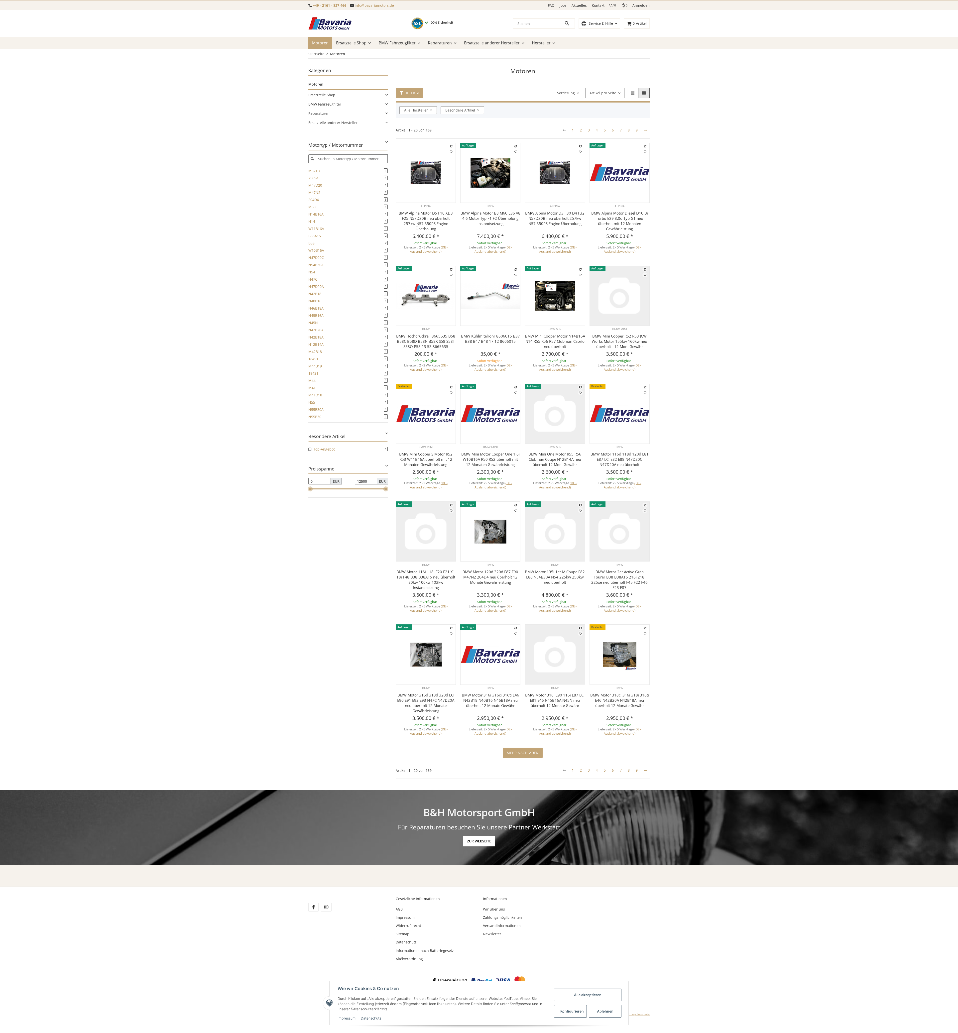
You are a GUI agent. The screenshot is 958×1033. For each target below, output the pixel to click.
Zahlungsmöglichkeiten (502, 917)
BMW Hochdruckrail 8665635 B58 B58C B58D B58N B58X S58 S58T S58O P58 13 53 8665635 (425, 341)
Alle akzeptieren (587, 995)
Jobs (563, 5)
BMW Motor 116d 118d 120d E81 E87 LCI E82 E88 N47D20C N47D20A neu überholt (620, 459)
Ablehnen (605, 1011)
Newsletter (492, 933)
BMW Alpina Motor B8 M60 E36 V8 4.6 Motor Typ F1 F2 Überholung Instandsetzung (490, 218)
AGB (399, 909)
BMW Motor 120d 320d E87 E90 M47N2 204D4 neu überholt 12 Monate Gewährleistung (490, 577)
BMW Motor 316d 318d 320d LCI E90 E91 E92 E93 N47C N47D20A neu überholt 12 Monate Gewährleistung (425, 702)
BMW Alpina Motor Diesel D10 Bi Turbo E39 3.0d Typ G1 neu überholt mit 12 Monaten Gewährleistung (619, 221)
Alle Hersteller (416, 110)
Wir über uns (494, 909)
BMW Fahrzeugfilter (324, 104)
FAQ (551, 5)
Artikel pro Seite (603, 93)
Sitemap (402, 933)
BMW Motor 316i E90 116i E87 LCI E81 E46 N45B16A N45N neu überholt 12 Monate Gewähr (555, 700)
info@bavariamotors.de (374, 5)
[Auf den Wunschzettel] (451, 151)
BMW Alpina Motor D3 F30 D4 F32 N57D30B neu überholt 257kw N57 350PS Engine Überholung (555, 218)
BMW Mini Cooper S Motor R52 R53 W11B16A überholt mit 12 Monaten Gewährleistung (426, 459)
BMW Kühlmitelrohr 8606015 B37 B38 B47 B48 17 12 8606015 (490, 339)
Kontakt (598, 5)
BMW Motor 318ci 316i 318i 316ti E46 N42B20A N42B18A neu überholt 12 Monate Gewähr (619, 700)
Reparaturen (319, 113)
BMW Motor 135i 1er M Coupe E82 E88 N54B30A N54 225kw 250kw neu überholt (555, 577)
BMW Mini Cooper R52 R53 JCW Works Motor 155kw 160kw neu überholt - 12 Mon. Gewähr (619, 341)
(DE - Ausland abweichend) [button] (429, 249)
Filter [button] (409, 93)
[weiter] (645, 130)
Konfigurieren (572, 1011)
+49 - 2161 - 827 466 (329, 5)
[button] (612, 5)
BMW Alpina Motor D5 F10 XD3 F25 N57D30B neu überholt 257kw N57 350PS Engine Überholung (426, 221)
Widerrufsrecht (408, 925)
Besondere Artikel (460, 110)
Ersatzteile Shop (321, 95)
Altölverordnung (409, 958)
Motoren (315, 84)
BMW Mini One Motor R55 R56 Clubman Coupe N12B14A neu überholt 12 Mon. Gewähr (554, 459)
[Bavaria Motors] (330, 23)
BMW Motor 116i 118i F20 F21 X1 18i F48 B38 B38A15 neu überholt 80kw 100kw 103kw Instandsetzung (425, 579)
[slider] (310, 489)
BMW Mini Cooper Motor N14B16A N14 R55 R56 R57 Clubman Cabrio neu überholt (555, 341)
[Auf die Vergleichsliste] (451, 146)
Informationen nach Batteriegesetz (425, 950)
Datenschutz (406, 942)
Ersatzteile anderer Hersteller (333, 122)
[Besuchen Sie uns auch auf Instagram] (326, 907)
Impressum (405, 917)
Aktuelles (579, 5)
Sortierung (566, 93)
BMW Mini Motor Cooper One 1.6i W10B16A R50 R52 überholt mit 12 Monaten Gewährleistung (490, 459)
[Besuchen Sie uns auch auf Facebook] (313, 907)
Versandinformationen (502, 925)
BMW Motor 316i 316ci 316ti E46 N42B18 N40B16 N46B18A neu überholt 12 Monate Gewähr (490, 700)
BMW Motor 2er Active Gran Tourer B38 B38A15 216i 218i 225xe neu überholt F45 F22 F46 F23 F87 (619, 579)
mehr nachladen (523, 752)
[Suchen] (569, 23)
